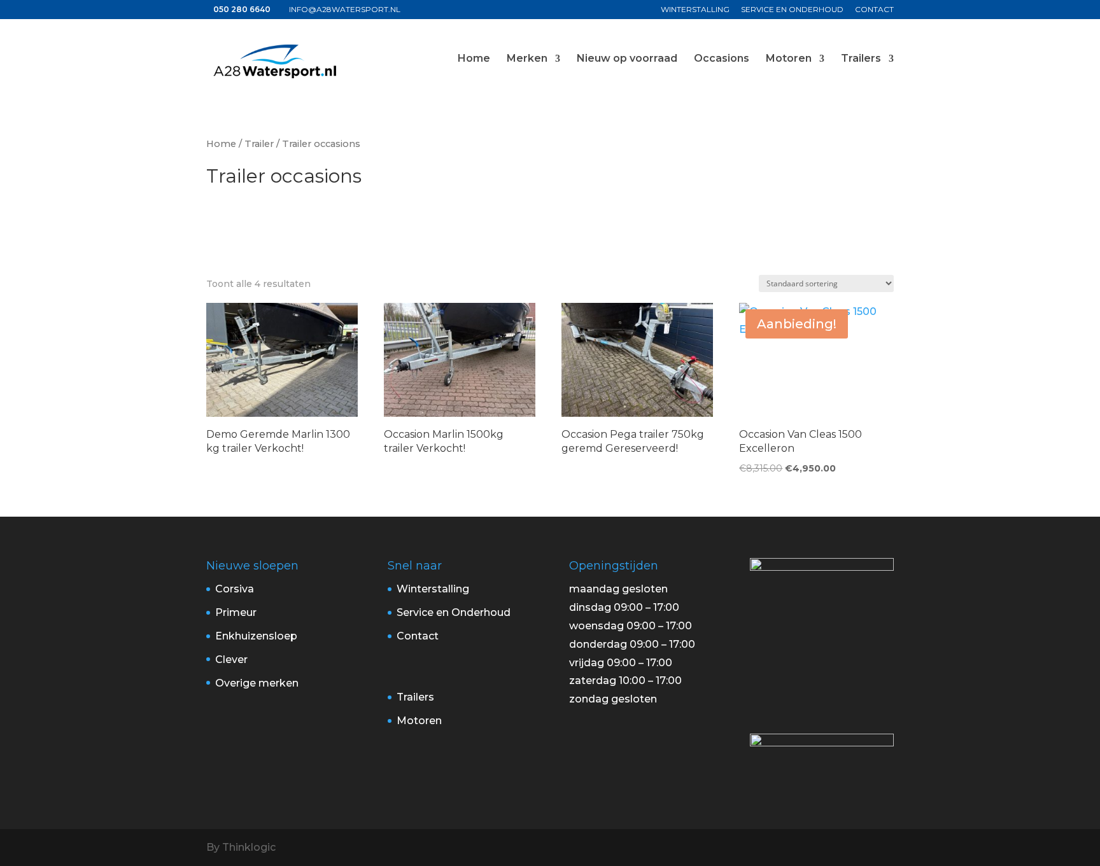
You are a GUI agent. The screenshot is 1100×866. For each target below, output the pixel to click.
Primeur (236, 612)
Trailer (259, 144)
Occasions (721, 59)
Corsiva (234, 589)
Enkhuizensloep (256, 636)
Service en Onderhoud (792, 10)
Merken (527, 59)
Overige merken (257, 683)
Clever (231, 659)
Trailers (861, 59)
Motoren (789, 59)
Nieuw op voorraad (627, 59)
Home (474, 59)
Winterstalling (695, 10)
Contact (874, 10)
